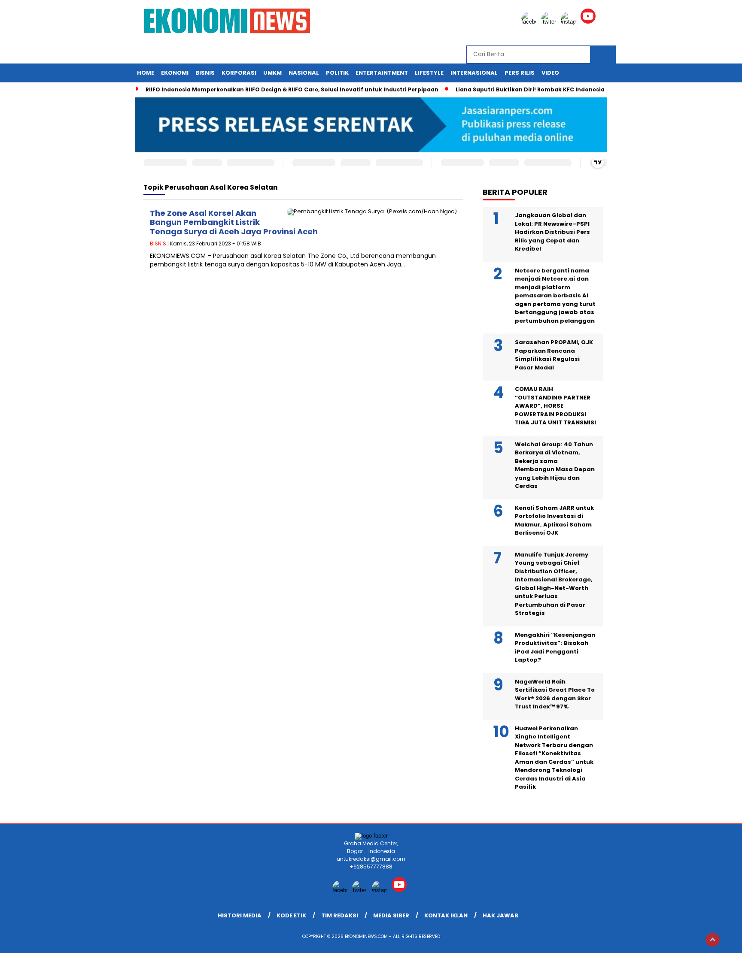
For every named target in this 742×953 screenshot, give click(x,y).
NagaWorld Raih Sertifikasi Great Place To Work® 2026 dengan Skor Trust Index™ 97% (555, 694)
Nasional (304, 73)
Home (145, 73)
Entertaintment (382, 73)
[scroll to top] (713, 939)
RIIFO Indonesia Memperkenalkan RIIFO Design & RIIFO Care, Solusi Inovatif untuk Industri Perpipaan (292, 89)
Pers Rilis (520, 73)
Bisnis (205, 73)
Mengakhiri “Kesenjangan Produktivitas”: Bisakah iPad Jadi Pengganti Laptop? (555, 647)
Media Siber (391, 915)
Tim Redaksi (339, 915)
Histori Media (240, 915)
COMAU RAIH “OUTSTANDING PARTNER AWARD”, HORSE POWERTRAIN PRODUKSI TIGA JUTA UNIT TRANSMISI (555, 406)
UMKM (272, 73)
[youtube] (590, 21)
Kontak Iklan (446, 915)
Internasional (474, 73)
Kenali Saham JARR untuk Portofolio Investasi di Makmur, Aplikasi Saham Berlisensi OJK (554, 520)
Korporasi (239, 73)
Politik (337, 73)
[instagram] (570, 21)
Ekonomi (175, 73)
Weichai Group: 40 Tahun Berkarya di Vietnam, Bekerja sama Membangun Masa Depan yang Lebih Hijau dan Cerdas (555, 465)
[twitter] (550, 21)
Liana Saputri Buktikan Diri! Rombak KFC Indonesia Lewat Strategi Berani (562, 89)
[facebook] (530, 21)
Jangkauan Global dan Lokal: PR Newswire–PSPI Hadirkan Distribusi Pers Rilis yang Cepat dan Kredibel (552, 232)
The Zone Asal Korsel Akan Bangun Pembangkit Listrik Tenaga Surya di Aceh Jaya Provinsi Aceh (234, 222)
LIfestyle (429, 73)
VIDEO (550, 73)
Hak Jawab (500, 915)
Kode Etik (291, 915)
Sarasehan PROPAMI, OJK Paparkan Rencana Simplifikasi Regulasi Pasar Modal (554, 355)
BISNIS (158, 243)
